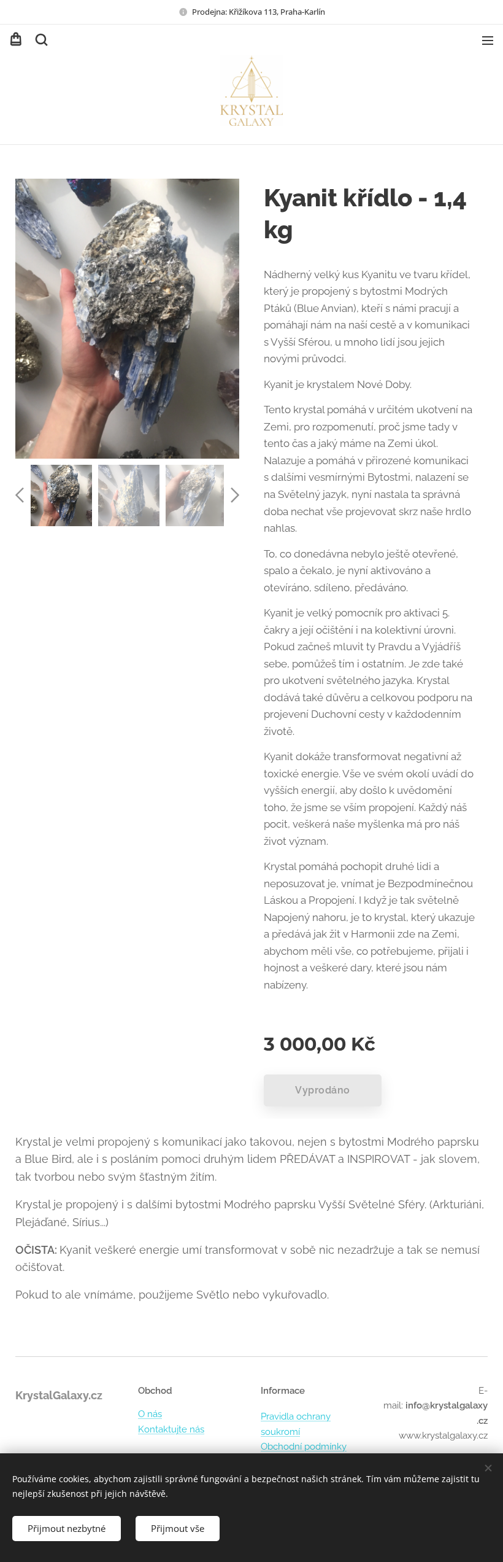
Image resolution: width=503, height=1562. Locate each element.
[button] (40, 40)
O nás (150, 1414)
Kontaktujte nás (171, 1429)
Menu (487, 40)
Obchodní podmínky (304, 1446)
